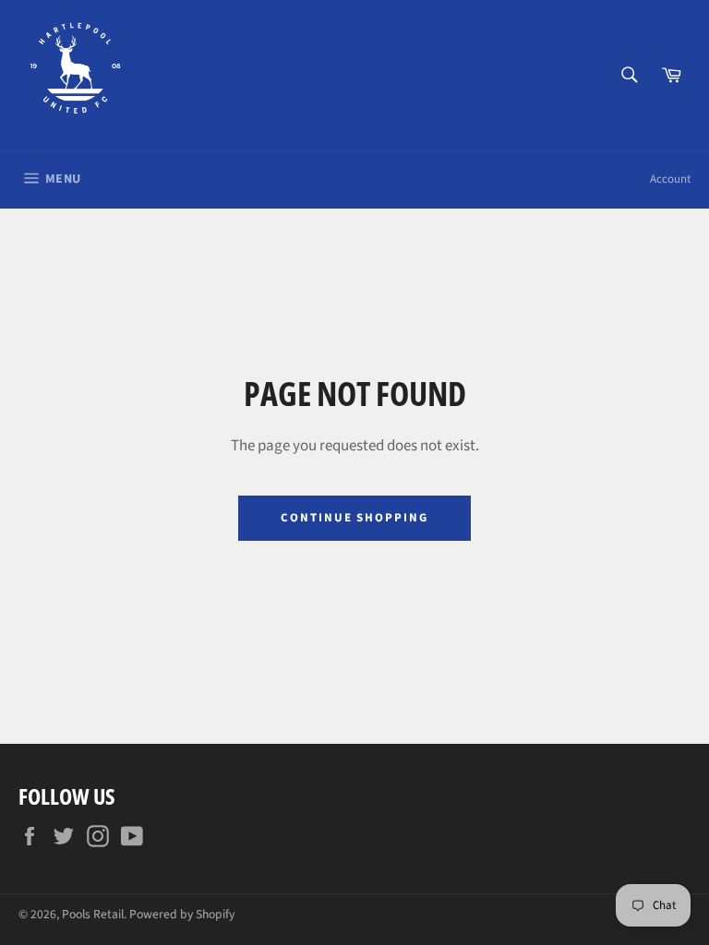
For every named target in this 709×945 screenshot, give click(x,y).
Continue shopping (354, 517)
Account (670, 179)
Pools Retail (93, 914)
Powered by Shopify (181, 914)
